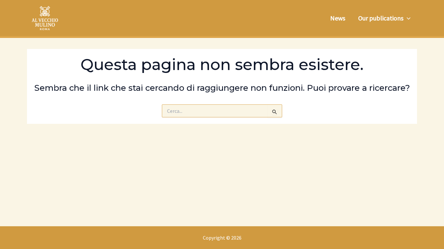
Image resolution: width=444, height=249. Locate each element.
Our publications (380, 18)
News (337, 18)
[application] (407, 18)
